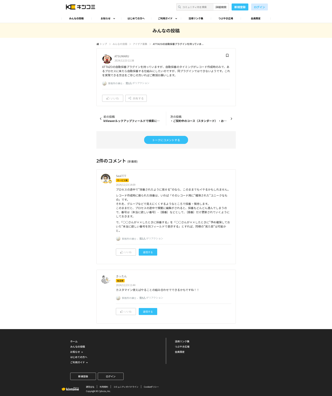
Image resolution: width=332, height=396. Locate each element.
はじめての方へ (136, 18)
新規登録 (240, 7)
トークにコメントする (166, 140)
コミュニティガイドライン (125, 386)
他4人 (142, 297)
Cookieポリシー (151, 386)
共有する (138, 98)
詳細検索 (221, 7)
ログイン (259, 7)
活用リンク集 (196, 18)
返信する (148, 252)
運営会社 (90, 386)
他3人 (142, 238)
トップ (103, 44)
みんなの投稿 (76, 18)
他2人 (129, 83)
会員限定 (256, 18)
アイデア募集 (140, 44)
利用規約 (104, 386)
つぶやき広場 (225, 18)
